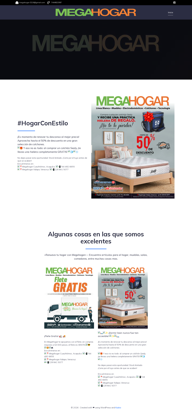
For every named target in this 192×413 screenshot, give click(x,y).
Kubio (118, 407)
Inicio (170, 12)
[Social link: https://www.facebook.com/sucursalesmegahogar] (174, 3)
